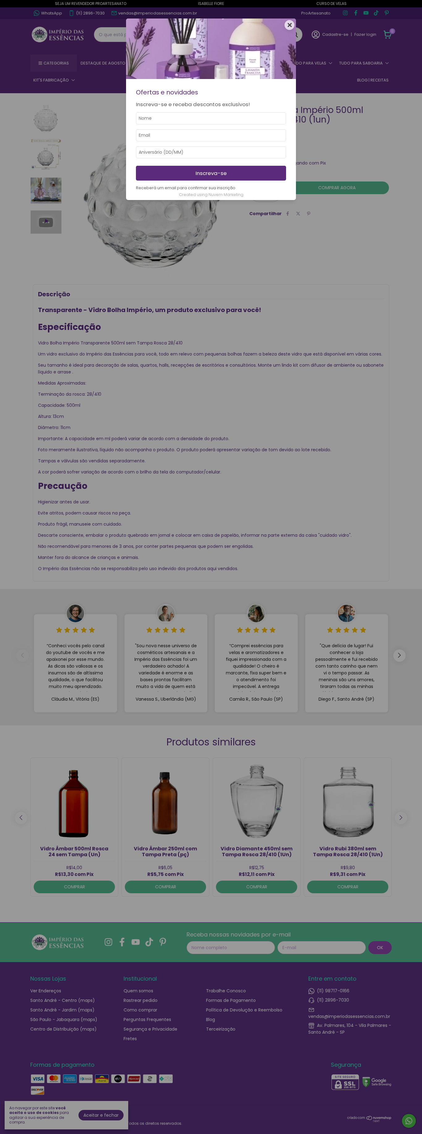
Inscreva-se (211, 173)
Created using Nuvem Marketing (211, 194)
